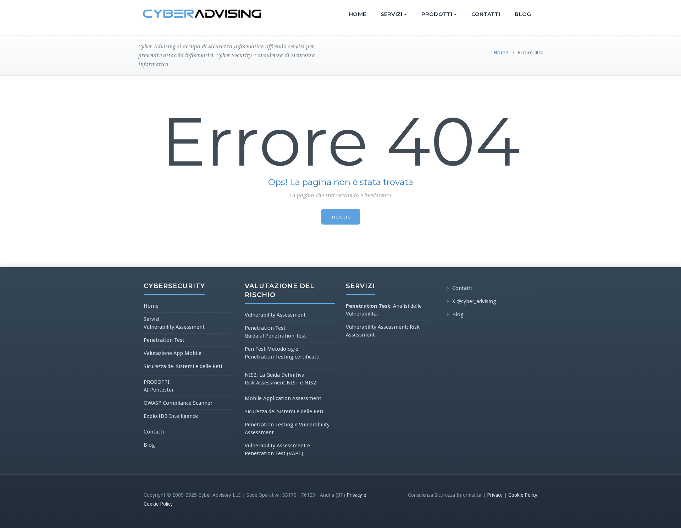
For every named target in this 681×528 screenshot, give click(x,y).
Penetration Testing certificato (282, 357)
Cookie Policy (522, 495)
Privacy (495, 495)
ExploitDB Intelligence (171, 416)
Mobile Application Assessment (283, 398)
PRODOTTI (436, 14)
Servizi (391, 14)
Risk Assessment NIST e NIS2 (280, 382)
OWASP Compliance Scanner (178, 403)
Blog (523, 14)
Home (357, 14)
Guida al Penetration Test (275, 336)
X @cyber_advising (474, 301)
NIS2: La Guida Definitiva (274, 375)
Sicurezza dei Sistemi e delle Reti (183, 366)
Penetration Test (164, 340)
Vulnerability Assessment (174, 327)
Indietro (340, 217)
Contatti (485, 14)
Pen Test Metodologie (271, 349)
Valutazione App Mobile (172, 353)
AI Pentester (159, 390)
